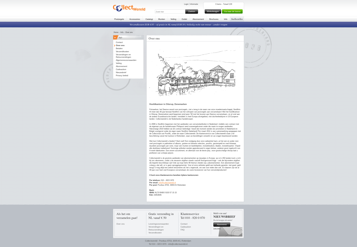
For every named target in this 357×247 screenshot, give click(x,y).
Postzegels (119, 19)
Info (225, 19)
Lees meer (217, 228)
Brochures (213, 19)
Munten (161, 19)
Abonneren (222, 224)
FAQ (182, 230)
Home (116, 32)
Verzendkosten (155, 233)
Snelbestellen (237, 18)
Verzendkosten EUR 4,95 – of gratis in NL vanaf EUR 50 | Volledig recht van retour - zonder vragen (178, 24)
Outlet (184, 19)
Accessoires (134, 19)
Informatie (194, 4)
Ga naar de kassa (232, 11)
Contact (184, 224)
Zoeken (191, 11)
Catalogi (149, 19)
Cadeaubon (186, 227)
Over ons (120, 224)
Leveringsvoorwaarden (159, 224)
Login (186, 4)
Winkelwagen (213, 11)
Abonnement (198, 19)
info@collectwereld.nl (167, 183)
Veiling (173, 19)
